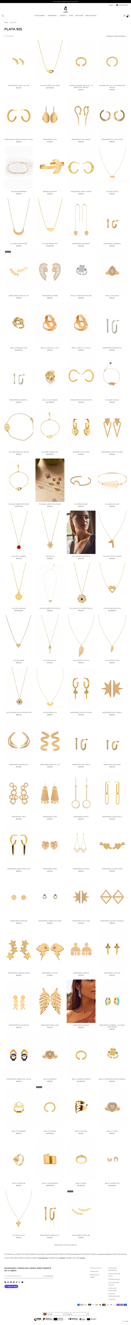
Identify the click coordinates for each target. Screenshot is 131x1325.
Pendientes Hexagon (18, 921)
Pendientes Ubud (19, 817)
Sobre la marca (96, 1268)
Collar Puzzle (112, 191)
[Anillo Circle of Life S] (49, 324)
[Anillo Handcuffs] (112, 1159)
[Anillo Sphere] (49, 1107)
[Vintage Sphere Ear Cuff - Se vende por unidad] (81, 61)
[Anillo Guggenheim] (49, 1159)
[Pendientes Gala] (49, 115)
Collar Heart (18, 660)
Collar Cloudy (19, 1235)
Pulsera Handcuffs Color (50, 504)
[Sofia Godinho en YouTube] (22, 1282)
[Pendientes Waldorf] (112, 740)
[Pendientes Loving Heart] (112, 845)
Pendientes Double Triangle (112, 921)
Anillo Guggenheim (50, 1183)
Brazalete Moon (50, 191)
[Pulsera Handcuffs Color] (49, 480)
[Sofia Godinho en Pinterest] (14, 1282)
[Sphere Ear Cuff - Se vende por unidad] (112, 61)
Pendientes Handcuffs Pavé (49, 921)
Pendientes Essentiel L (18, 400)
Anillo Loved (112, 1131)
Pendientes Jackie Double (112, 452)
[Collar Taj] (49, 532)
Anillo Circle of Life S (50, 348)
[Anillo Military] (81, 1107)
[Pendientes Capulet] (112, 949)
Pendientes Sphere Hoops (81, 400)
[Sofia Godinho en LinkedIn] (11, 1282)
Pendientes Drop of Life (19, 296)
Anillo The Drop (112, 296)
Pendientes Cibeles (81, 973)
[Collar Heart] (18, 636)
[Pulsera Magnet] (81, 480)
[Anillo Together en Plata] (81, 272)
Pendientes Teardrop (81, 243)
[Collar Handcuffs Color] (49, 584)
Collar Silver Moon (19, 243)
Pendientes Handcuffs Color (19, 1079)
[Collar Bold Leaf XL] (81, 636)
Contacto (111, 1299)
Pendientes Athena (50, 296)
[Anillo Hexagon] (18, 1159)
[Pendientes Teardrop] (81, 219)
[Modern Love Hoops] (81, 428)
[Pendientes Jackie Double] (112, 428)
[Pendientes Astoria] (81, 1001)
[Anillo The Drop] (112, 272)
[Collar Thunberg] (18, 532)
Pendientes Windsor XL (18, 764)
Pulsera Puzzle (112, 400)
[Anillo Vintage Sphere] (81, 1055)
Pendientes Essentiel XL (50, 1235)
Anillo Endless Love (18, 348)
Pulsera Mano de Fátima (19, 452)
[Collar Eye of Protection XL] (81, 584)
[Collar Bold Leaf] (112, 636)
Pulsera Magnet (81, 504)
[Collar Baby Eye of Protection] (18, 688)
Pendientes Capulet (112, 973)
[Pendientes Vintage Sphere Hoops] (18, 115)
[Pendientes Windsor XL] (18, 740)
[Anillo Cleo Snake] (49, 376)
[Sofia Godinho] (65, 9)
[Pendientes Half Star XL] (112, 688)
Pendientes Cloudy (50, 973)
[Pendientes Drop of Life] (18, 272)
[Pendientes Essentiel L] (18, 376)
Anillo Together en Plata (81, 296)
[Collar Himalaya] (18, 584)
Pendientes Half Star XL (112, 712)
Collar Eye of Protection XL (81, 608)
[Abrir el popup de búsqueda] (3, 15)
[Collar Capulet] (49, 636)
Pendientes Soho (50, 817)
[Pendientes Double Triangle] (112, 897)
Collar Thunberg (19, 556)
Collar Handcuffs (50, 243)
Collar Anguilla (50, 712)
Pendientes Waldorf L (81, 764)
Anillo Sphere (50, 1131)
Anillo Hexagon (18, 1183)
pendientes (43, 1258)
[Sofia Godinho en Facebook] (5, 1282)
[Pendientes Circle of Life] (18, 61)
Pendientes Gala (50, 139)
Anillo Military (81, 1131)
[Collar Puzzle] (112, 167)
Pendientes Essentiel (112, 243)
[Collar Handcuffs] (49, 219)
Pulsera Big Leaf (112, 504)
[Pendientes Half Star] (81, 897)
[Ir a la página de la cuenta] (124, 15)
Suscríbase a (48, 1276)
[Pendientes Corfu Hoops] (81, 167)
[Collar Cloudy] (18, 1211)
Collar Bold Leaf (112, 660)
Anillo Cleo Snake (49, 400)
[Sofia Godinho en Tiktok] (17, 1282)
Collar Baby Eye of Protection (18, 712)
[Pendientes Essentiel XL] (49, 1211)
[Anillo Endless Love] (18, 324)
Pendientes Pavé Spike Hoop (18, 869)
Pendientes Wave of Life (50, 764)
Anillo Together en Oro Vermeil (112, 1079)
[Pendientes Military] (81, 845)
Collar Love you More (112, 556)
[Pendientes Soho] (49, 792)
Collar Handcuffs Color (50, 608)
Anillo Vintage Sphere (81, 1079)
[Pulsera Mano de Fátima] (18, 428)
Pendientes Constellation (19, 973)
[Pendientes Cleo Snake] (81, 115)
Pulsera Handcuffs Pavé (19, 504)
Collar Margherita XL (81, 556)
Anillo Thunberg (19, 1131)
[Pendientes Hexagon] (18, 897)
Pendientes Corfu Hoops (81, 191)
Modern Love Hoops (81, 452)
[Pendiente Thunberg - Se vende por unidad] (112, 1001)
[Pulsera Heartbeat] (18, 167)
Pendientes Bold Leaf (50, 1025)
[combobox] (54, 1314)
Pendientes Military (81, 869)
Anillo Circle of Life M (81, 348)
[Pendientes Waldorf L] (81, 740)
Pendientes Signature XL (112, 817)
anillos (82, 1258)
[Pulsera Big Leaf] (112, 480)
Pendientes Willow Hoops (112, 139)
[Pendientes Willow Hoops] (112, 115)
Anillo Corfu (81, 1183)
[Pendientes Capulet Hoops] (81, 688)
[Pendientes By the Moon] (18, 1001)
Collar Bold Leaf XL (81, 660)
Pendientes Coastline (81, 1235)
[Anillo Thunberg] (18, 1107)
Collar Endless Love (112, 608)
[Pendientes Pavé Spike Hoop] (18, 845)
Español (111, 5)
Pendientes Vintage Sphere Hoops (19, 139)
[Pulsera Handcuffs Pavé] (18, 480)
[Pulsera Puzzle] (112, 376)
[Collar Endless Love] (112, 584)
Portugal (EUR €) (123, 5)
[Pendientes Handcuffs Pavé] (49, 897)
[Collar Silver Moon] (18, 219)
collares (62, 1258)
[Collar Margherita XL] (81, 532)
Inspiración (94, 1271)
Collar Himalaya (19, 608)
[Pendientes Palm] (49, 845)
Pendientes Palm (50, 869)
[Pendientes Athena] (49, 272)
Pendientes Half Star (81, 921)
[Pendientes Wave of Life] (49, 740)
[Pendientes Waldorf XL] (112, 324)
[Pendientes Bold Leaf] (49, 1001)
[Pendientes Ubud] (18, 792)
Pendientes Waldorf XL (112, 348)
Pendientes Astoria (81, 1025)
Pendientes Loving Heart (112, 869)
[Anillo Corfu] (81, 1159)
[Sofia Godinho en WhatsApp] (20, 1282)
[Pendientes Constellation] (18, 949)
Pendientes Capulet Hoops (81, 712)
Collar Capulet (49, 660)
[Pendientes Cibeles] (81, 949)
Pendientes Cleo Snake (81, 139)
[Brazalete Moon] (49, 167)
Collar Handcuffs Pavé (50, 85)
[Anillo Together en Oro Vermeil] (112, 1055)
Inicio (6, 22)
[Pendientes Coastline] (81, 1211)
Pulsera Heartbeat (19, 191)
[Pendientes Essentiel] (112, 219)
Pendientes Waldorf (112, 764)
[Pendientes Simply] (81, 792)
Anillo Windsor (49, 1079)
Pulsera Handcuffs (50, 452)
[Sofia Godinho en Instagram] (8, 1282)
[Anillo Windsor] (49, 1055)
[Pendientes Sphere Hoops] (81, 376)
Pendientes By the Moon (19, 1025)
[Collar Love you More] (112, 532)
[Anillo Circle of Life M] (81, 324)
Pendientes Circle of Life (18, 85)
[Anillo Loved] (112, 1107)
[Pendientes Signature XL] (112, 792)
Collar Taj (50, 556)
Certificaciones (114, 1279)
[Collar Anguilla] (49, 688)
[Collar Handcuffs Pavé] (49, 61)
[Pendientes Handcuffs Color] (18, 1055)
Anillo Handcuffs (112, 1183)
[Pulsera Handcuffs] (49, 428)
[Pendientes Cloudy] (49, 949)
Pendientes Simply (81, 817)
